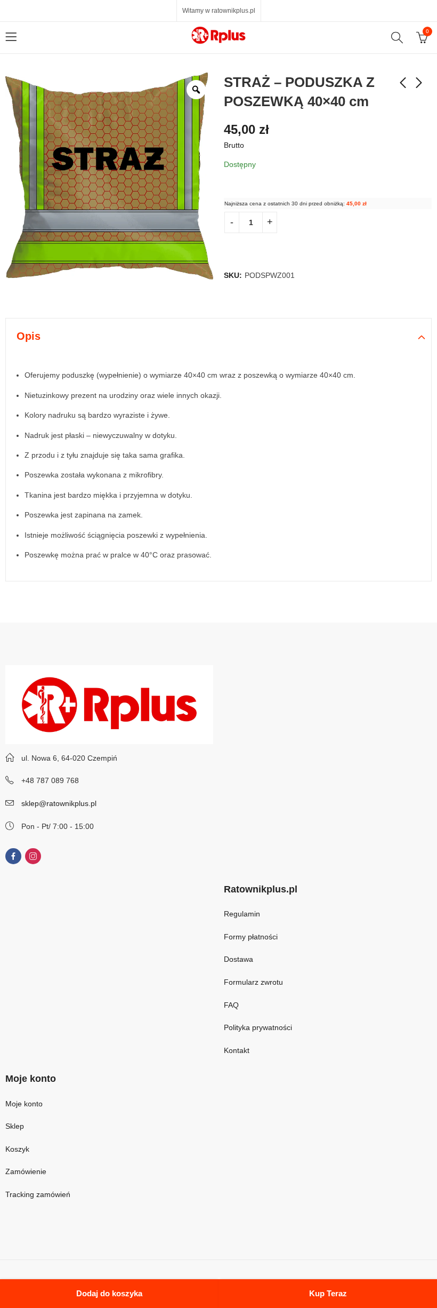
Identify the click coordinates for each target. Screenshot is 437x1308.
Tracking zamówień (37, 1194)
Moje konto (24, 1103)
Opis (29, 336)
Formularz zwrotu (253, 982)
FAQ (231, 1005)
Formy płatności (252, 936)
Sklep (14, 1126)
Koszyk (17, 1149)
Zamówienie (25, 1171)
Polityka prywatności (258, 1027)
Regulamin (242, 914)
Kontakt (236, 1050)
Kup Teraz (328, 1293)
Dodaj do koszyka (109, 1293)
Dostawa (238, 959)
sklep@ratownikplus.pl (58, 803)
